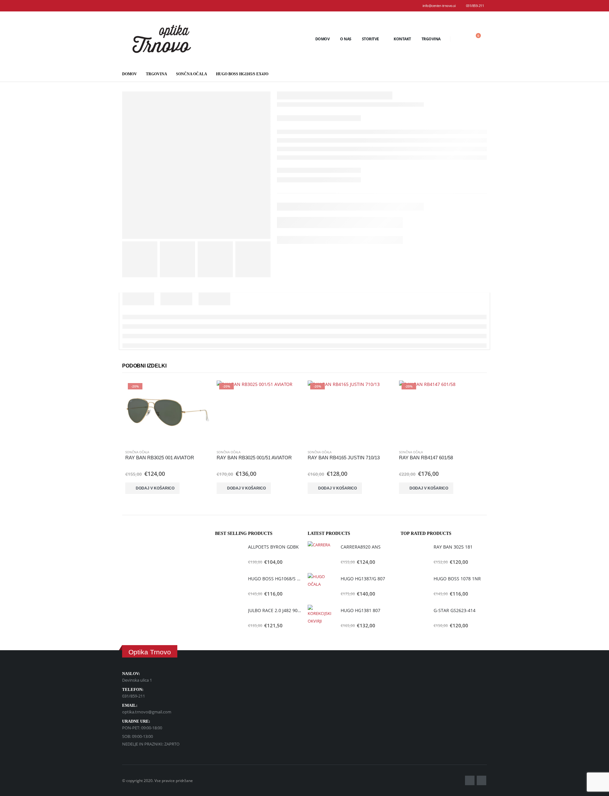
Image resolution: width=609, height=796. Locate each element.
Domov (322, 39)
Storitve (370, 39)
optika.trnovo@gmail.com (146, 712)
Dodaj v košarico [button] (155, 488)
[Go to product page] (228, 554)
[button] (460, 39)
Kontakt (402, 39)
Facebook (470, 780)
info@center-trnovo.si (439, 5)
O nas (345, 39)
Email (481, 780)
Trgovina (431, 39)
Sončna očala (137, 452)
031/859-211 (475, 5)
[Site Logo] (161, 39)
